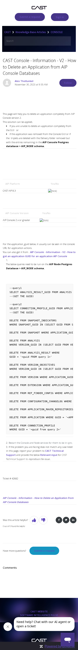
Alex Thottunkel (24, 81)
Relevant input (48, 454)
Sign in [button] (60, 17)
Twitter (66, 520)
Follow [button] (68, 82)
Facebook (59, 520)
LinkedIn (73, 520)
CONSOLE (57, 32)
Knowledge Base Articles (31, 32)
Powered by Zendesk (60, 646)
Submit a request (30, 16)
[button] (34, 520)
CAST (7, 32)
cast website (39, 611)
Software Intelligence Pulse (39, 615)
